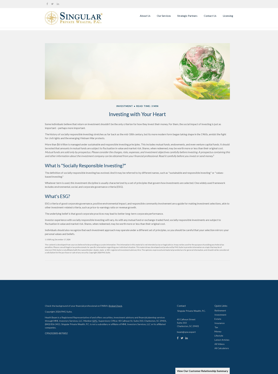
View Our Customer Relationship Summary (202, 370)
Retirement (220, 310)
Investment (220, 314)
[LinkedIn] (186, 338)
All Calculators (221, 348)
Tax (216, 327)
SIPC (94, 320)
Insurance (219, 323)
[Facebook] (178, 338)
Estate (217, 318)
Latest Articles (221, 339)
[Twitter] (182, 338)
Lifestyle (218, 335)
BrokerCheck (115, 305)
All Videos (219, 344)
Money (217, 331)
